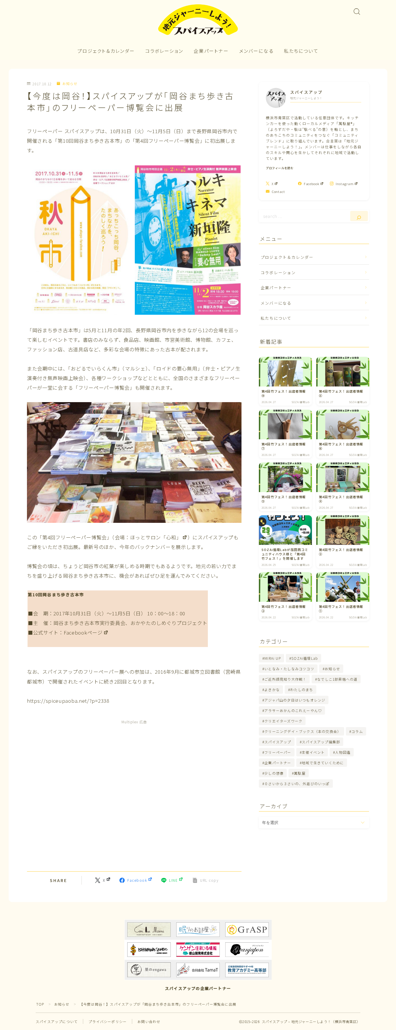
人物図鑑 (343, 752)
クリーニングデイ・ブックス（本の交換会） (302, 731)
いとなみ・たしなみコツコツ (289, 668)
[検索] (359, 216)
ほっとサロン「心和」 (155, 537)
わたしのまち (301, 689)
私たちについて (301, 50)
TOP (40, 1004)
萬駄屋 (300, 773)
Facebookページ (83, 632)
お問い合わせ (148, 1021)
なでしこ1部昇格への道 (337, 679)
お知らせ (69, 84)
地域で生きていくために (323, 762)
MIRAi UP (272, 658)
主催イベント (313, 752)
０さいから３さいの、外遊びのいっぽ (296, 783)
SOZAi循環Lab (304, 658)
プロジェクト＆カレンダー (106, 50)
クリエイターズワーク (283, 720)
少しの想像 (274, 773)
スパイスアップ (277, 741)
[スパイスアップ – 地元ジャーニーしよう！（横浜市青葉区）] (198, 20)
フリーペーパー (277, 752)
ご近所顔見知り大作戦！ (285, 679)
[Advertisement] (134, 794)
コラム (357, 731)
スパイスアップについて (57, 1021)
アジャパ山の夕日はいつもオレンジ (294, 699)
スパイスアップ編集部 (321, 741)
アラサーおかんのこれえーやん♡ (293, 710)
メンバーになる (256, 50)
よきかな (272, 689)
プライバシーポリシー (107, 1021)
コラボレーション (164, 50)
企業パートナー (211, 50)
